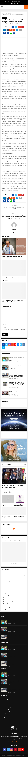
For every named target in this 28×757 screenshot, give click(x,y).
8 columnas (4, 573)
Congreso (4, 581)
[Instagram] (11, 749)
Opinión (4, 591)
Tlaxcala (4, 605)
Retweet (13, 531)
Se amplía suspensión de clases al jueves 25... (19, 504)
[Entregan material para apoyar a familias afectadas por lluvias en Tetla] (5, 359)
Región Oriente (5, 599)
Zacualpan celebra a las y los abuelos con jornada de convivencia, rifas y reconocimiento (17, 367)
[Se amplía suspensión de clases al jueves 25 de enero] (20, 499)
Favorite (17, 531)
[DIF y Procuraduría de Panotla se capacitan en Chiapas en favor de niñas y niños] (5, 393)
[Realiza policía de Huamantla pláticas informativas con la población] (14, 476)
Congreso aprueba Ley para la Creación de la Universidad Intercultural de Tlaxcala (12, 301)
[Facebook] (4, 749)
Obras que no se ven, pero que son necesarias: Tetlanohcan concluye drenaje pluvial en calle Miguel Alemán (16, 384)
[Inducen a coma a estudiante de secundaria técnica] (8, 511)
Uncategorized (5, 609)
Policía (3, 593)
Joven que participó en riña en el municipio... (19, 517)
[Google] (19, 749)
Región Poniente (5, 601)
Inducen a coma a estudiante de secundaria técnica (8, 518)
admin (4, 23)
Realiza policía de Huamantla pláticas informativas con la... (13, 486)
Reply (10, 531)
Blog (6, 1)
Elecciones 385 (5, 585)
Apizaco (4, 577)
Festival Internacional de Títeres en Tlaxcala (14, 208)
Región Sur (4, 603)
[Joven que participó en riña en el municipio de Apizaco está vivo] (20, 511)
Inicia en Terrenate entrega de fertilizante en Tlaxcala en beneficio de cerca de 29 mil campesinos (13, 279)
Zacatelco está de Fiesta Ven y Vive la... (7, 504)
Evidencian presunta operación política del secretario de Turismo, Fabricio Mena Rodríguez (13, 257)
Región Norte (5, 597)
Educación (4, 583)
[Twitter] (8, 749)
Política (3, 595)
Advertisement (14, 1)
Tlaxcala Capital (5, 607)
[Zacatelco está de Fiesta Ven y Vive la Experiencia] (8, 499)
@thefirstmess (14, 563)
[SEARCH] (24, 435)
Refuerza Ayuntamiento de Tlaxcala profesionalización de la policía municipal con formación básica (17, 375)
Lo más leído (5, 587)
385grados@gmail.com (17, 741)
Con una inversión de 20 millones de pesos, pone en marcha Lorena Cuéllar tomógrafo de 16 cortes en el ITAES (14, 216)
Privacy (9, 1)
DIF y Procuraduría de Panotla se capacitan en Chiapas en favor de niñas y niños (16, 393)
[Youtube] (22, 749)
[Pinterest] (15, 749)
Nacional (4, 589)
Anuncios (4, 575)
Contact (19, 1)
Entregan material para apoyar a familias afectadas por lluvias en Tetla (16, 359)
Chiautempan (5, 579)
